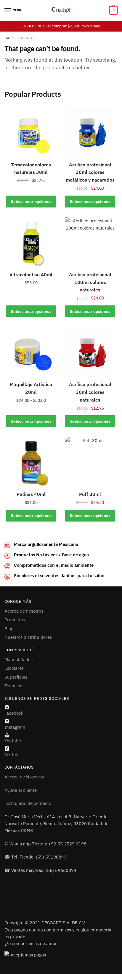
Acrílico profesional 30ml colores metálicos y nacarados (90, 172)
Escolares (14, 668)
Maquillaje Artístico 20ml (31, 388)
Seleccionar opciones (31, 201)
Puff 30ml (90, 494)
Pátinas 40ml (31, 494)
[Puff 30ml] (90, 462)
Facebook (13, 713)
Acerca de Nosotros (24, 777)
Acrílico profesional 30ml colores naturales (90, 392)
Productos (14, 619)
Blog (8, 628)
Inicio (9, 38)
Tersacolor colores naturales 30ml (31, 168)
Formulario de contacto (27, 803)
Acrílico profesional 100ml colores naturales (90, 282)
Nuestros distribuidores (28, 637)
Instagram (14, 727)
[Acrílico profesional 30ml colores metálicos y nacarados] (90, 132)
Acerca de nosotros (23, 611)
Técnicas (13, 686)
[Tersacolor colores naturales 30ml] (31, 132)
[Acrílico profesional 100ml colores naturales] (90, 242)
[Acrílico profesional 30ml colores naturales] (90, 352)
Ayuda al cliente (20, 790)
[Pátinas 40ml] (31, 462)
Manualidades (18, 659)
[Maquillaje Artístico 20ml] (31, 352)
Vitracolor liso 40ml (30, 274)
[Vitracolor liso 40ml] (31, 242)
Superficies (15, 677)
